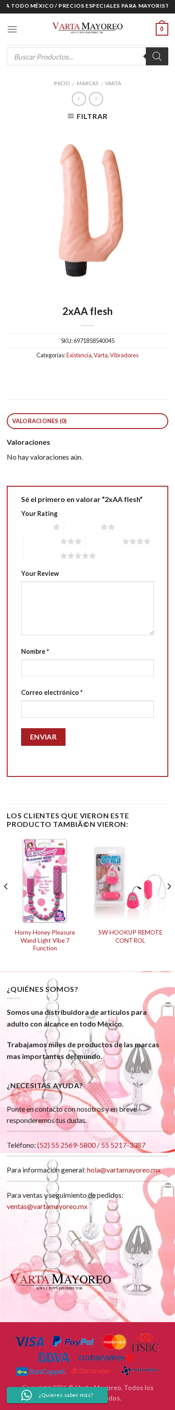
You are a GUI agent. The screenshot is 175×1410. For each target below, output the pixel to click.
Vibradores (124, 355)
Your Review (40, 573)
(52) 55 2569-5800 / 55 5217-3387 (91, 1145)
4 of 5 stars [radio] (104, 541)
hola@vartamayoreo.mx (124, 1169)
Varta (113, 83)
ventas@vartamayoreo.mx (47, 1206)
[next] (168, 904)
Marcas (87, 83)
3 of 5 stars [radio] (42, 541)
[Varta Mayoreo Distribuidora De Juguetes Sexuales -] (87, 29)
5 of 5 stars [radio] (42, 555)
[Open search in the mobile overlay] (87, 56)
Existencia (79, 355)
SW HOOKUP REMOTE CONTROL (130, 936)
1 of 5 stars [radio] (35, 526)
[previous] (6, 904)
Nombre (35, 651)
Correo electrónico (52, 692)
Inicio (62, 83)
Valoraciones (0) (39, 420)
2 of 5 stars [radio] (82, 526)
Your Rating (39, 513)
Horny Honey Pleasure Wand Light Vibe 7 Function (45, 940)
